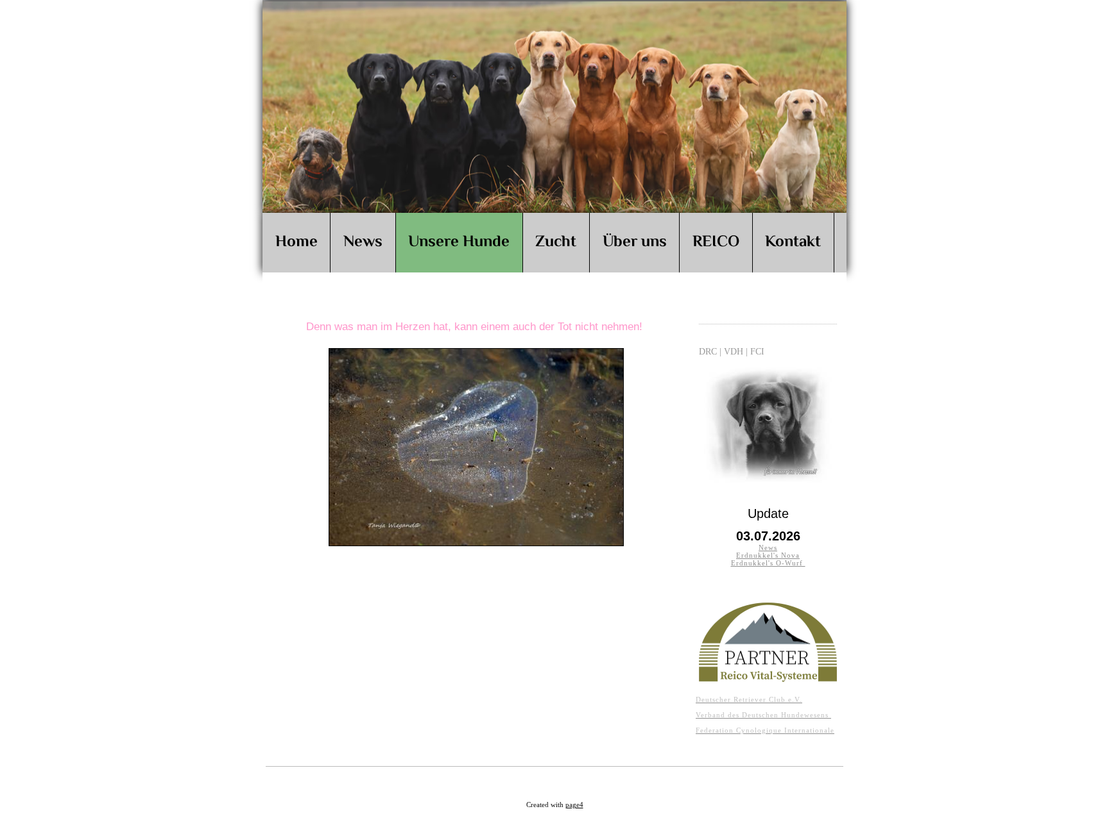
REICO (715, 242)
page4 (574, 804)
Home (296, 242)
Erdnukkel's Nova (768, 555)
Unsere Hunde (459, 242)
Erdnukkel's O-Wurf (768, 563)
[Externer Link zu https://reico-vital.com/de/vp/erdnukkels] (768, 678)
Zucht (555, 242)
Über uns (635, 242)
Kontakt (793, 242)
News (363, 242)
